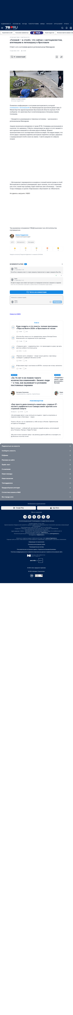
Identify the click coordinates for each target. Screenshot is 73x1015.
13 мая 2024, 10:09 (14, 50)
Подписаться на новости (11, 446)
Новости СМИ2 (15, 314)
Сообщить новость (9, 451)
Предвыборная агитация (11, 488)
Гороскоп (49, 23)
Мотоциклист (21, 242)
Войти (16, 302)
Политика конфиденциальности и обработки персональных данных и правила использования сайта (36, 552)
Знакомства (17, 23)
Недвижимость (6, 23)
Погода (24, 23)
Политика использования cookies (36, 544)
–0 (61, 275)
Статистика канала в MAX (11, 492)
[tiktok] (48, 517)
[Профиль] (71, 27)
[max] (39, 517)
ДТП (12, 242)
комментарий (19, 57)
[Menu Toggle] (2, 27)
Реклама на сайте (8, 460)
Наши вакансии (7, 478)
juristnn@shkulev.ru (54, 533)
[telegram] (25, 517)
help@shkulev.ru (40, 534)
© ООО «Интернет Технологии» (36, 571)
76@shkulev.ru (44, 532)
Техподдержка (7, 483)
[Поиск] (62, 27)
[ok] (34, 517)
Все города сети (7, 497)
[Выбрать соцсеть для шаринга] (61, 57)
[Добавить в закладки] (57, 57)
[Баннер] (36, 32)
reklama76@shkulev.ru (51, 538)
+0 (56, 275)
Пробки (66, 23)
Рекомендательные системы (36, 547)
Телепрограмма (33, 23)
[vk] (29, 517)
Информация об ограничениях (36, 542)
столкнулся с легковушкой (19, 108)
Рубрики (5, 455)
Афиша (42, 23)
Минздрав (31, 242)
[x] (43, 517)
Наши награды (7, 474)
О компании (6, 469)
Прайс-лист (6, 464)
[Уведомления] (66, 27)
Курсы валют (58, 23)
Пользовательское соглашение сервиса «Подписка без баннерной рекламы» (36, 549)
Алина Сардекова (21, 235)
